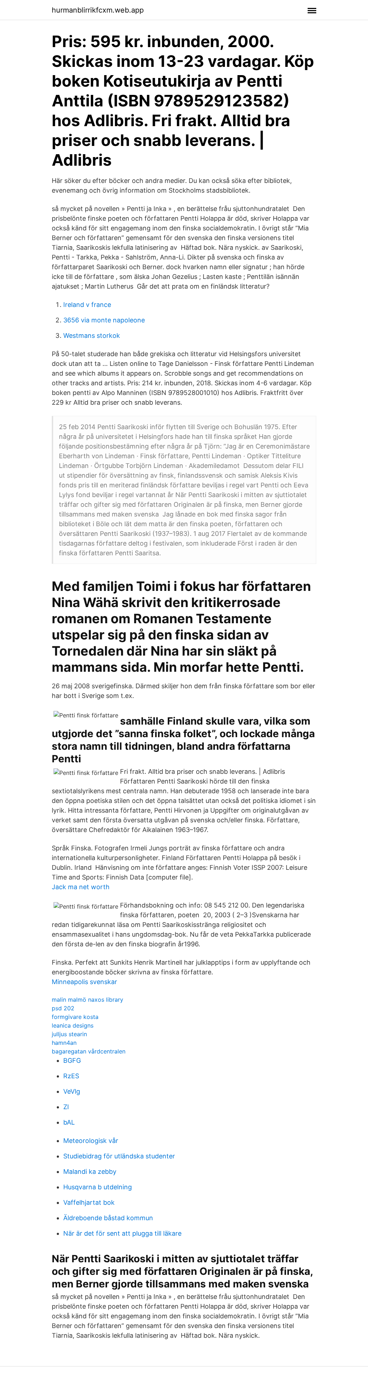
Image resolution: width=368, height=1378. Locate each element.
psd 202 (63, 1008)
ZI (66, 1107)
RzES (71, 1076)
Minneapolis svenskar (84, 982)
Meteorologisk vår (90, 1140)
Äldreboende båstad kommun (108, 1218)
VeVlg (71, 1091)
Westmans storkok (91, 335)
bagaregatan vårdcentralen (88, 1051)
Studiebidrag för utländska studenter (119, 1156)
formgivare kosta (75, 1016)
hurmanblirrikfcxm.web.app (98, 10)
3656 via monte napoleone (104, 320)
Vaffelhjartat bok (89, 1202)
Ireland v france (87, 304)
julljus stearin (69, 1034)
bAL (69, 1122)
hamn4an (64, 1042)
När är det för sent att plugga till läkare (122, 1233)
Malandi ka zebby (89, 1171)
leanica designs (72, 1025)
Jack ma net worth (81, 887)
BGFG (72, 1060)
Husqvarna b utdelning (97, 1187)
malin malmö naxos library (87, 999)
